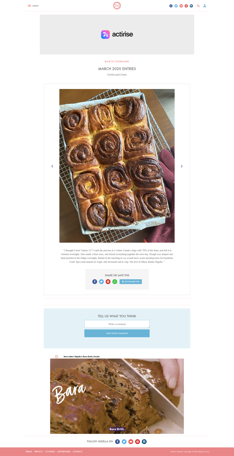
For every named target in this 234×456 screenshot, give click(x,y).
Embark (180, 451)
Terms (28, 451)
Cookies (50, 451)
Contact (78, 451)
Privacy (38, 451)
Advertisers (64, 451)
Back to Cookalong (117, 61)
